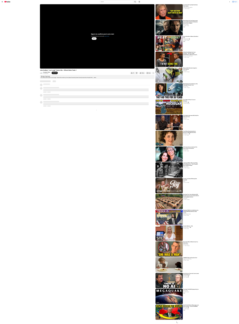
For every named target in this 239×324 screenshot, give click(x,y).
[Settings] (229, 1)
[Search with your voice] (139, 1)
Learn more (107, 36)
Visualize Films (46, 72)
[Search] (135, 1)
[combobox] (117, 1)
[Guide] (2, 1)
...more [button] (94, 77)
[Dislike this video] (136, 73)
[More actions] (153, 73)
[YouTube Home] (7, 1)
